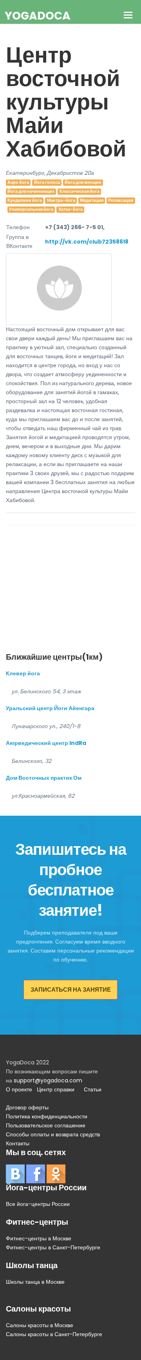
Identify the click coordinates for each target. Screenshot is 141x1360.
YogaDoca (37, 16)
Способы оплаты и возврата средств (53, 1134)
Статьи (92, 1089)
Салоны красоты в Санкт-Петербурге (54, 1334)
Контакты (17, 1143)
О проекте (19, 1089)
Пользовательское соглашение (45, 1125)
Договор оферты (27, 1107)
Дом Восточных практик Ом (43, 778)
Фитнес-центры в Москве (38, 1238)
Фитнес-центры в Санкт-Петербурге (53, 1247)
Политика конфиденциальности (46, 1116)
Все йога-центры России (38, 1204)
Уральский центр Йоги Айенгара (50, 708)
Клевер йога (23, 673)
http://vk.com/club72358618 (86, 242)
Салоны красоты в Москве (39, 1325)
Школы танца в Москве (35, 1282)
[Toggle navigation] (128, 16)
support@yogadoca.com (48, 1080)
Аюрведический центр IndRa (46, 743)
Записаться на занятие (71, 989)
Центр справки (55, 1089)
